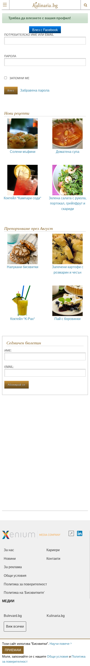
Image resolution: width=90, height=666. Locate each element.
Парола (10, 56)
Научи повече (59, 643)
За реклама (13, 567)
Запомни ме (19, 78)
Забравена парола (34, 90)
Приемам (13, 650)
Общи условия (57, 656)
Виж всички (15, 626)
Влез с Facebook (45, 29)
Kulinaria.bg (56, 615)
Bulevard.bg (13, 615)
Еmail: (9, 366)
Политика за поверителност (25, 584)
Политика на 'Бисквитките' (24, 592)
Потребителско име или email (29, 34)
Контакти (53, 558)
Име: (8, 350)
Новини (10, 558)
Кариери (53, 550)
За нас (9, 550)
